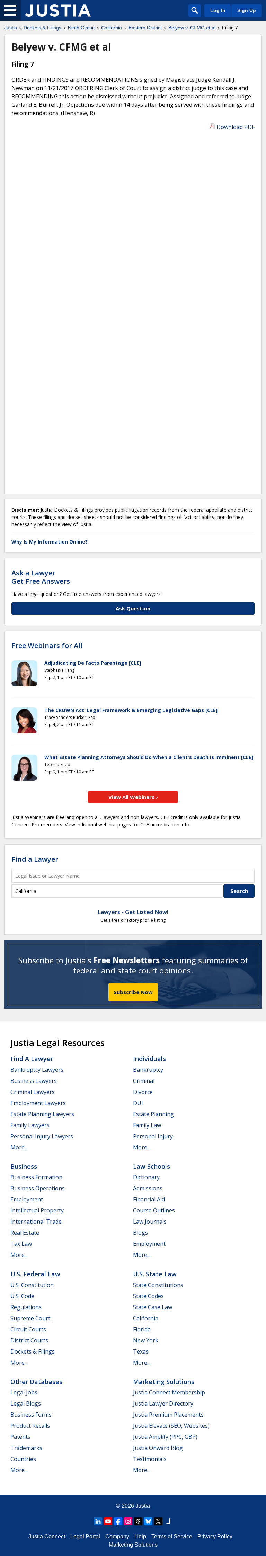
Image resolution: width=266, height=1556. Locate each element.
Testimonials (150, 1459)
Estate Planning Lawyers (42, 1114)
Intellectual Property (37, 1210)
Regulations (26, 1307)
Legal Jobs (23, 1392)
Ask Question (133, 608)
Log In (217, 10)
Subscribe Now (133, 992)
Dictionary (146, 1177)
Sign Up (246, 10)
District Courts (29, 1340)
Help (140, 1536)
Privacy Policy (214, 1536)
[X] (158, 1521)
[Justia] (58, 10)
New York (145, 1340)
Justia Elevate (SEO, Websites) (171, 1425)
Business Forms (31, 1414)
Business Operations (37, 1188)
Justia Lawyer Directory (163, 1403)
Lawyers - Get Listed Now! (133, 912)
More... (19, 1147)
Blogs (140, 1232)
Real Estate (24, 1232)
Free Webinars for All (46, 646)
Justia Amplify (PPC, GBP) (165, 1437)
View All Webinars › (133, 796)
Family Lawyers (30, 1125)
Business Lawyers (33, 1081)
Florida (142, 1329)
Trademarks (26, 1448)
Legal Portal (85, 1536)
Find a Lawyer (34, 859)
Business (23, 1166)
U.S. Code (22, 1296)
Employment (26, 1199)
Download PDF (235, 127)
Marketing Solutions (163, 1381)
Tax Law (21, 1244)
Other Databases (36, 1381)
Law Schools (151, 1166)
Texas (141, 1351)
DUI (138, 1103)
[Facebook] (118, 1521)
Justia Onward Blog (158, 1448)
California (145, 1318)
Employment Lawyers (38, 1103)
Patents (20, 1437)
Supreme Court (30, 1318)
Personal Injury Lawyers (41, 1136)
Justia (142, 1506)
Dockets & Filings (32, 1351)
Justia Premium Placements (168, 1414)
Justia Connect (46, 1536)
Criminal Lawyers (32, 1092)
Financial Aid (149, 1199)
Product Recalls (30, 1425)
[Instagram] (128, 1521)
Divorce (143, 1092)
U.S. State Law (155, 1274)
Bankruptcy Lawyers (36, 1069)
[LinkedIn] (98, 1521)
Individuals (149, 1058)
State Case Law (152, 1307)
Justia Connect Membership (169, 1392)
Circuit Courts (28, 1329)
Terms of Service (171, 1536)
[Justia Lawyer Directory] (168, 1521)
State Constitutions (158, 1285)
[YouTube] (108, 1521)
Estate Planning (153, 1114)
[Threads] (138, 1521)
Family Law (147, 1125)
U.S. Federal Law (35, 1274)
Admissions (147, 1188)
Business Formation (36, 1177)
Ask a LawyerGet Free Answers (40, 577)
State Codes (148, 1296)
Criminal (143, 1081)
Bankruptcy (148, 1069)
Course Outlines (154, 1210)
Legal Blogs (25, 1403)
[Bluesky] (148, 1521)
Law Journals (150, 1221)
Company (117, 1536)
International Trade (36, 1221)
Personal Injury (153, 1136)
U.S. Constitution (32, 1285)
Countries (23, 1459)
